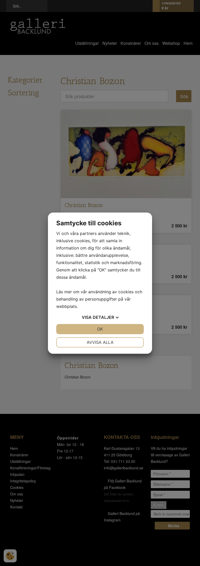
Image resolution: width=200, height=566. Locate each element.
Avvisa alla (100, 342)
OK (100, 329)
